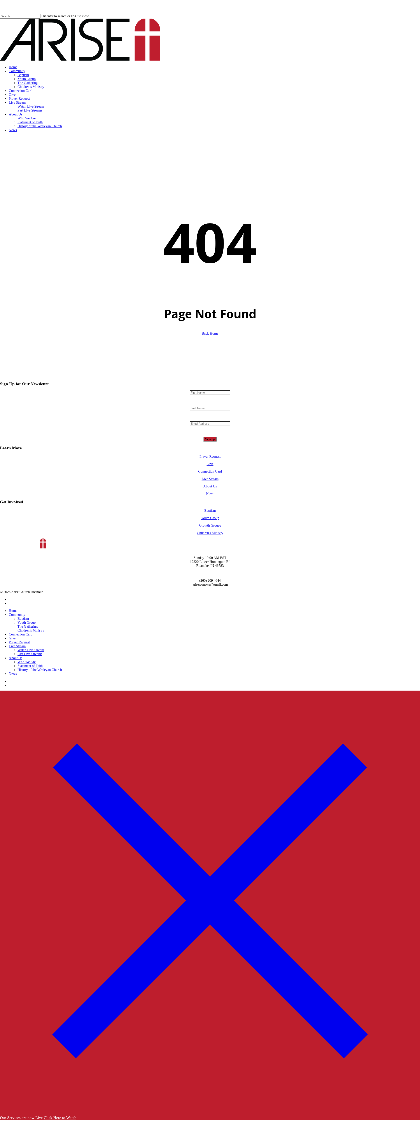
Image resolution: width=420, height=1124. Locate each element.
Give (210, 464)
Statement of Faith (30, 666)
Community (17, 614)
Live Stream (210, 479)
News (210, 494)
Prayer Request (210, 456)
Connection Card (210, 471)
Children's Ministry (210, 533)
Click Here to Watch (60, 1117)
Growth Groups (210, 525)
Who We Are (27, 662)
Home (13, 611)
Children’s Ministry (31, 630)
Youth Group (210, 518)
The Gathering (28, 626)
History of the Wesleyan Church (40, 670)
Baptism (210, 510)
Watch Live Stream (31, 650)
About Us (210, 486)
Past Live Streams (30, 654)
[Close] (210, 1109)
